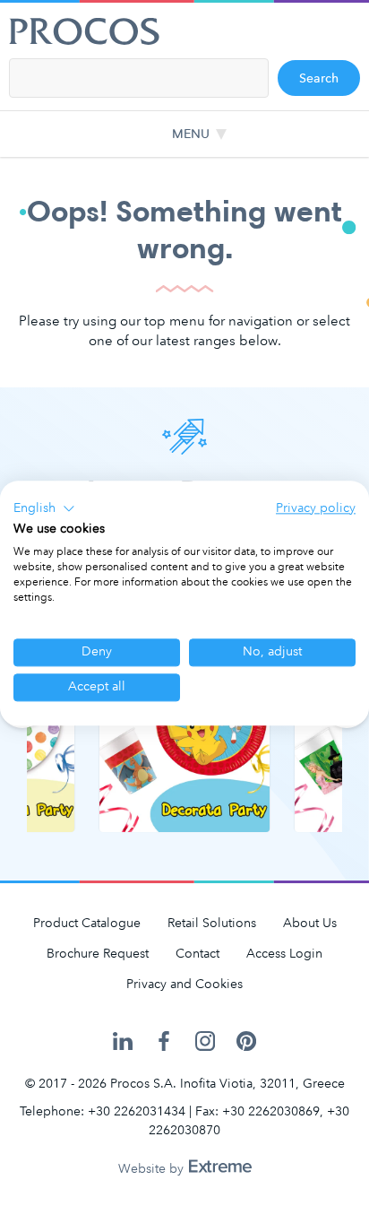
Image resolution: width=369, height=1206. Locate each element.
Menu (191, 134)
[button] (44, 508)
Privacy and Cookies (184, 984)
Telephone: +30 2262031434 (102, 1111)
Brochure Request (98, 953)
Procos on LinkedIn (122, 1042)
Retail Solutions (211, 923)
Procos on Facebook (164, 1042)
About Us (310, 923)
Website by (152, 1168)
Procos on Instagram (205, 1042)
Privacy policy (316, 508)
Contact (197, 953)
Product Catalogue (87, 923)
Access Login (284, 953)
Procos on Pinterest (246, 1042)
